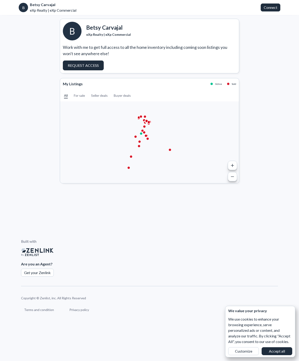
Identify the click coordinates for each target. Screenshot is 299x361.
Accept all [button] (277, 351)
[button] (66, 95)
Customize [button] (243, 351)
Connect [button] (270, 7)
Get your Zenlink (37, 272)
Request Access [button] (83, 65)
